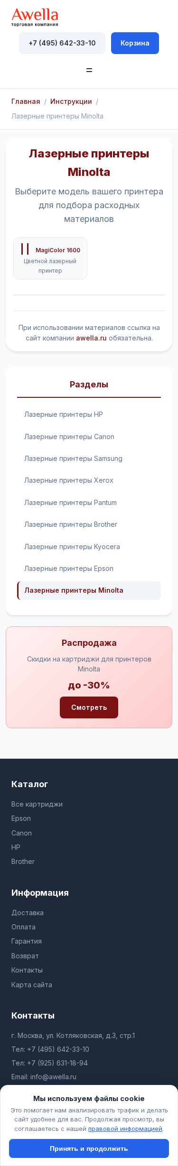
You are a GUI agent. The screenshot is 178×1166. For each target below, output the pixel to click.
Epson (21, 818)
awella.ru (91, 338)
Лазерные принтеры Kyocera (72, 546)
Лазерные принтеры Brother (70, 524)
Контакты (27, 970)
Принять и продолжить (89, 1148)
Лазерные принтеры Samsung (73, 458)
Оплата (23, 927)
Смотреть (89, 707)
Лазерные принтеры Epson (68, 568)
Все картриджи (37, 804)
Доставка (27, 913)
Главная (25, 101)
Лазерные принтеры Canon (69, 436)
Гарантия (26, 941)
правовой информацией (125, 1128)
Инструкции (71, 101)
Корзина (135, 43)
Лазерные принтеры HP (63, 414)
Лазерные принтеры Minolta (73, 590)
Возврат (25, 956)
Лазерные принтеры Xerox (68, 480)
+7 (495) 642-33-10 (62, 43)
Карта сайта (31, 985)
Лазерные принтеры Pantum (70, 502)
